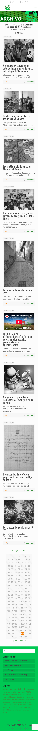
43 (9, 576)
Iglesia (25, 697)
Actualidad (8, 689)
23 (12, 566)
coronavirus (6, 692)
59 (16, 582)
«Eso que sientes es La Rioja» (16, 675)
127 (8, 614)
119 (29, 608)
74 (19, 588)
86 (12, 595)
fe (16, 694)
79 (12, 592)
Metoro (5, 702)
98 (29, 598)
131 (22, 614)
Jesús (4, 699)
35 (29, 569)
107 (12, 605)
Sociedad (11, 710)
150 (15, 624)
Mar (27, 699)
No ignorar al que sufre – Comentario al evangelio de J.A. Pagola (18, 400)
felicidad (20, 694)
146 (25, 621)
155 (8, 627)
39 (19, 572)
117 (22, 608)
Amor (15, 689)
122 (15, 611)
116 (19, 608)
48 (26, 576)
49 (29, 576)
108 (15, 605)
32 (19, 569)
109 (19, 605)
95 (19, 598)
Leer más (30, 82)
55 (26, 579)
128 (12, 614)
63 (29, 582)
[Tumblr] (18, 2)
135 (12, 617)
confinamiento (30, 689)
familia (14, 694)
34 (26, 569)
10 (16, 559)
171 (15, 633)
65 (12, 585)
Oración (6, 705)
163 (12, 630)
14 (29, 559)
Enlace (27, 692)
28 (29, 566)
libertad (9, 699)
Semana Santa (26, 707)
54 (22, 579)
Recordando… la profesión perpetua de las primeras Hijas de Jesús (18, 477)
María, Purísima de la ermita (15, 661)
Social (6, 710)
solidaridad (18, 710)
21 (29, 563)
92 (9, 598)
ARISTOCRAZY (10, 679)
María (30, 699)
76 (26, 588)
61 (22, 582)
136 (15, 617)
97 (26, 598)
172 (19, 633)
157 (15, 627)
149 (12, 624)
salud (20, 707)
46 (19, 576)
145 (22, 621)
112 (29, 605)
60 (19, 582)
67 (19, 585)
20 (26, 563)
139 (25, 617)
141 (8, 621)
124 (22, 611)
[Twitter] (13, 2)
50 (9, 579)
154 (29, 624)
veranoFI (28, 710)
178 (19, 637)
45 (16, 576)
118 (25, 608)
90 (26, 595)
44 (12, 576)
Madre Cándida (20, 699)
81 (19, 592)
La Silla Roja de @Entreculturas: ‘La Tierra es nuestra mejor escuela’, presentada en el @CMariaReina (17, 339)
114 (12, 608)
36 (9, 572)
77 (29, 588)
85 (9, 595)
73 (16, 588)
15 (9, 563)
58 (12, 582)
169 (8, 633)
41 (26, 572)
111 (25, 605)
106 (8, 605)
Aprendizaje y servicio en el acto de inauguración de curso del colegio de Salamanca (18, 68)
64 (9, 585)
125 (25, 611)
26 (22, 566)
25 (19, 566)
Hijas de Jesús (15, 697)
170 (12, 633)
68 (22, 585)
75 (22, 588)
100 (12, 601)
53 (19, 579)
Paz (22, 704)
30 (12, 569)
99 (9, 601)
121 (12, 611)
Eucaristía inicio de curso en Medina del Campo (17, 167)
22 (9, 566)
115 (15, 608)
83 (26, 592)
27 (26, 566)
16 (12, 563)
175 (29, 633)
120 (8, 611)
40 (22, 572)
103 (22, 601)
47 (22, 576)
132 (25, 614)
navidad (29, 702)
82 (22, 592)
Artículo (21, 689)
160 (25, 627)
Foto (24, 694)
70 (29, 585)
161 (29, 627)
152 (22, 624)
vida (33, 710)
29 (9, 569)
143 (15, 621)
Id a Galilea (8, 670)
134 (8, 617)
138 (22, 617)
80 (16, 592)
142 (12, 621)
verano (24, 710)
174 (25, 633)
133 (29, 614)
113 (8, 608)
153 (25, 624)
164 (15, 630)
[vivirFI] (19, 7)
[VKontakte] (20, 2)
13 (26, 559)
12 (22, 559)
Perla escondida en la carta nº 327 (18, 291)
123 (19, 611)
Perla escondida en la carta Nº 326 (18, 528)
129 (15, 614)
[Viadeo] (23, 2)
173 (22, 633)
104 (25, 601)
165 (19, 630)
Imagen (30, 697)
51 (12, 579)
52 (16, 579)
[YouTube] (15, 2)
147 (29, 621)
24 (16, 566)
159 (22, 627)
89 (22, 595)
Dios (12, 692)
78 (9, 592)
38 (16, 572)
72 (12, 588)
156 (12, 627)
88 (19, 595)
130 (19, 614)
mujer (25, 702)
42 (29, 572)
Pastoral (17, 704)
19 (22, 563)
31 (16, 569)
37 (12, 572)
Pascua (11, 704)
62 (26, 582)
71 (9, 588)
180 (25, 637)
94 (16, 598)
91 (29, 595)
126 (29, 611)
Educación (19, 692)
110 (22, 605)
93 (12, 598)
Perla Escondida (28, 705)
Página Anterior (20, 550)
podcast (5, 707)
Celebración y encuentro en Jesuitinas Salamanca (16, 117)
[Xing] (25, 2)
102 (19, 601)
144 (19, 621)
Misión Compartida (12, 702)
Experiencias (7, 694)
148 (8, 624)
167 (25, 630)
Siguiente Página (17, 641)
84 (29, 592)
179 (22, 637)
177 (15, 637)
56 (29, 579)
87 (16, 595)
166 (22, 630)
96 (22, 598)
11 (19, 559)
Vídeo (5, 712)
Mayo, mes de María (12, 665)
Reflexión (13, 707)
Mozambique (20, 702)
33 (22, 569)
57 (9, 582)
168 (29, 630)
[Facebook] (11, 2)
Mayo (33, 699)
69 (26, 585)
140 (29, 617)
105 (29, 601)
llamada (14, 699)
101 (15, 601)
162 (8, 630)
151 (19, 624)
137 (19, 617)
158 (19, 627)
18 (19, 563)
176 (12, 637)
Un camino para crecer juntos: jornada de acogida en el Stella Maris (18, 216)
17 (16, 563)
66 (16, 585)
